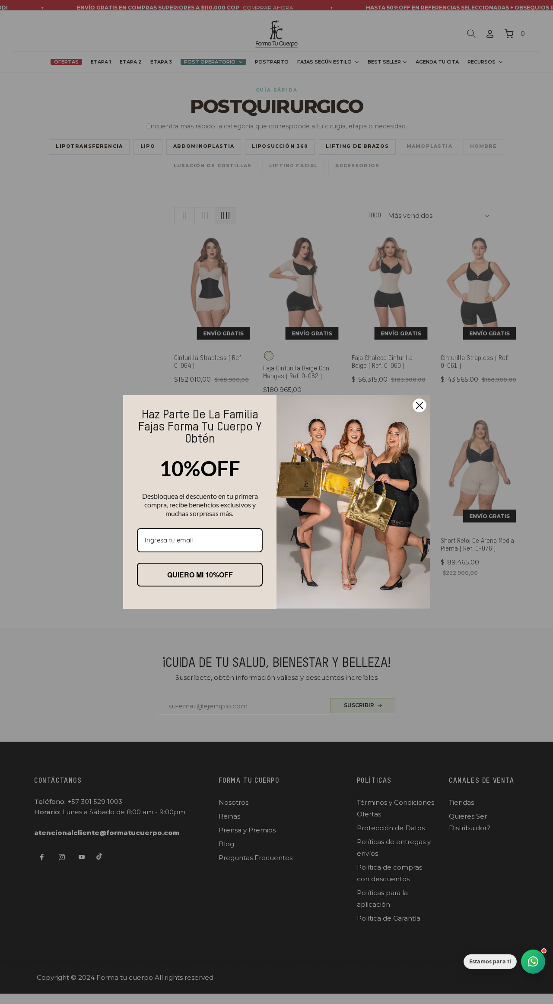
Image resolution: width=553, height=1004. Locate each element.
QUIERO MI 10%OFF (200, 575)
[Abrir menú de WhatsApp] (533, 962)
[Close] (419, 405)
